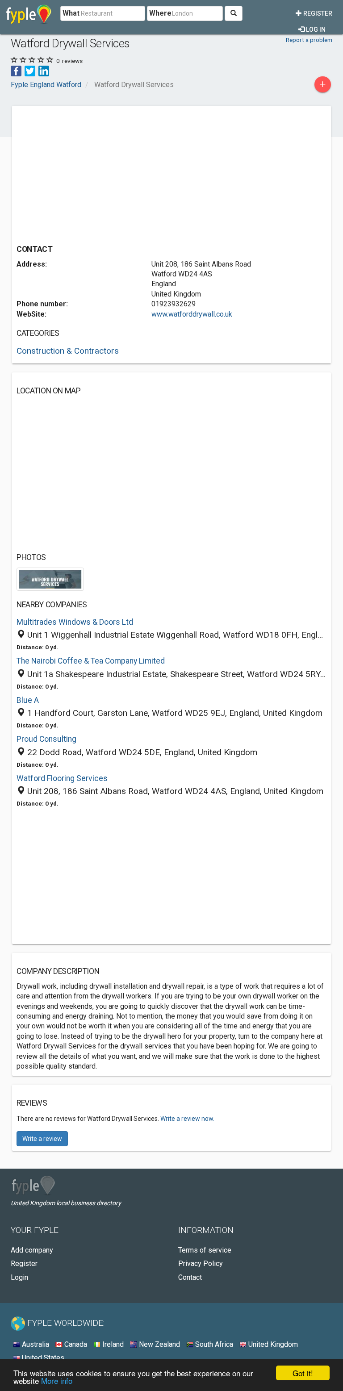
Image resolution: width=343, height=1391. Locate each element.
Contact (190, 1277)
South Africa (213, 1344)
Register (317, 13)
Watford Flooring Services (62, 778)
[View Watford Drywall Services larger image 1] (50, 578)
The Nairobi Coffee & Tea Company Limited (91, 660)
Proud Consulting (46, 739)
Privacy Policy (200, 1263)
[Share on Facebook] (16, 70)
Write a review (42, 1138)
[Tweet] (30, 70)
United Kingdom (272, 1344)
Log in (315, 29)
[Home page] (29, 13)
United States (42, 1357)
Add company (32, 1250)
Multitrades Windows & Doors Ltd (75, 622)
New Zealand (158, 1344)
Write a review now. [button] (187, 1118)
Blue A (28, 700)
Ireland (112, 1344)
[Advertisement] (92, 172)
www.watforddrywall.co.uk (191, 314)
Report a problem (309, 39)
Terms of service (204, 1250)
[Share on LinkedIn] (43, 70)
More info (56, 1380)
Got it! (303, 1372)
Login (19, 1277)
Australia (34, 1344)
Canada (75, 1344)
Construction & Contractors (68, 351)
